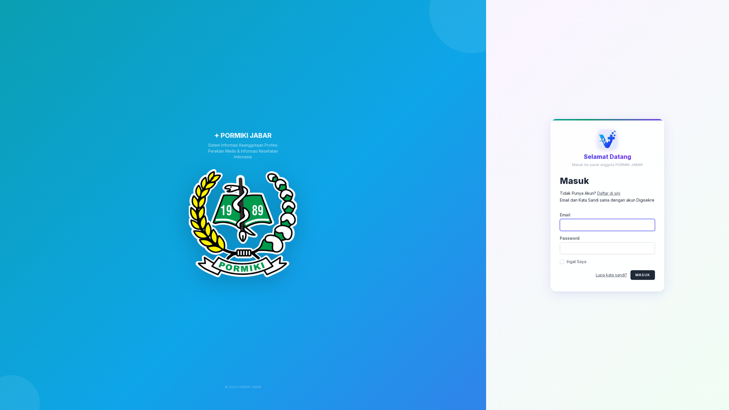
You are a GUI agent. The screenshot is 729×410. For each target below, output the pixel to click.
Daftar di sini (608, 192)
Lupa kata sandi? (611, 274)
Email (565, 214)
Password (569, 237)
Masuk (642, 274)
